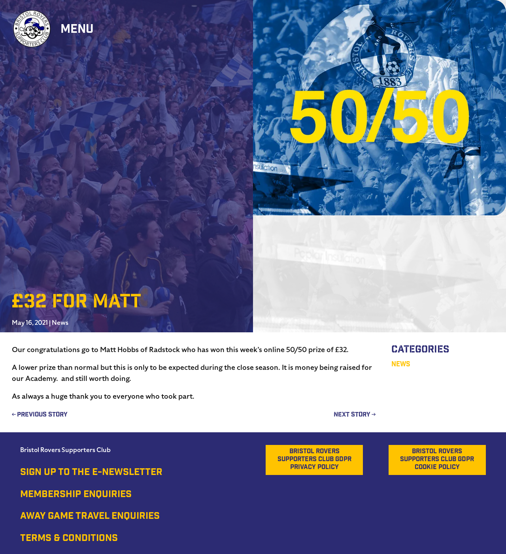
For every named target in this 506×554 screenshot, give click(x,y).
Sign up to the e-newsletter (91, 473)
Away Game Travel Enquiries (90, 516)
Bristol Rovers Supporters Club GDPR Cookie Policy (437, 459)
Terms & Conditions (69, 539)
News (60, 322)
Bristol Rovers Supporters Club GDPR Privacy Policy (314, 459)
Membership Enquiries (76, 495)
